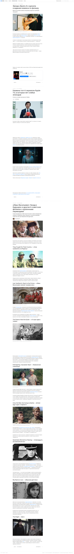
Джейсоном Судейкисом (20, 174)
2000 (20, 73)
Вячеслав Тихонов (32, 463)
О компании (3, 552)
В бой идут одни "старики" (30, 427)
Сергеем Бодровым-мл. (17, 37)
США (24, 73)
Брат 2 (24, 36)
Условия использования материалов (64, 552)
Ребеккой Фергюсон (36, 166)
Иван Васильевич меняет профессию (28, 310)
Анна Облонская (17, 218)
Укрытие (30, 166)
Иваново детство (33, 504)
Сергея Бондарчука (23, 270)
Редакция (43, 552)
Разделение (23, 137)
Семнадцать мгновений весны (29, 466)
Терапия (30, 177)
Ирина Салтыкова (37, 35)
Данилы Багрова (24, 35)
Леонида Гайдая (18, 307)
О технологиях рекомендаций (48, 552)
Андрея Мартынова (35, 357)
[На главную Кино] (3, 1)
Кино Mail (20, 88)
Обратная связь (71, 552)
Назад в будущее (33, 315)
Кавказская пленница (33, 391)
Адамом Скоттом (29, 137)
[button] (28, 22)
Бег (23, 541)
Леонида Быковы (22, 427)
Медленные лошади (24, 177)
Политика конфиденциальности (56, 552)
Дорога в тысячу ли (36, 177)
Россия (23, 73)
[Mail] (1, 1)
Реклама (7, 552)
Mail (1, 552)
